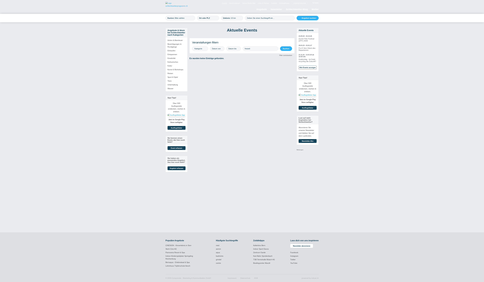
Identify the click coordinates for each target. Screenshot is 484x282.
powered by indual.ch (310, 278)
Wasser (170, 88)
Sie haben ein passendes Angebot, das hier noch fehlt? (176, 160)
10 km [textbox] (233, 18)
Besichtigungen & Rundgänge (174, 45)
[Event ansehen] (308, 38)
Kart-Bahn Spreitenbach (262, 256)
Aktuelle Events (306, 30)
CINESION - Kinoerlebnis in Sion (178, 245)
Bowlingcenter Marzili (261, 263)
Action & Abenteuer (175, 40)
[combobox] (180, 18)
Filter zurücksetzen (285, 55)
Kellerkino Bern (259, 245)
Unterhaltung (173, 85)
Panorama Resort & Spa (175, 252)
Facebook (294, 252)
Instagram (294, 256)
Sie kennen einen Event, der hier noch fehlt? (176, 140)
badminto (219, 256)
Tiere (170, 81)
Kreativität (171, 58)
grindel (218, 260)
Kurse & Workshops (175, 70)
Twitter (293, 260)
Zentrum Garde (259, 252)
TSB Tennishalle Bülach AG (264, 260)
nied (217, 245)
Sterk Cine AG (171, 249)
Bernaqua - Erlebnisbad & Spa (177, 262)
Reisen (170, 73)
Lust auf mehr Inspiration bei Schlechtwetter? (306, 120)
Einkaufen (171, 51)
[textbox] (183, 18)
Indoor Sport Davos (261, 249)
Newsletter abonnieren (301, 246)
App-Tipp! (172, 98)
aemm (218, 249)
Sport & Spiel (173, 77)
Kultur (170, 66)
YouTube (293, 263)
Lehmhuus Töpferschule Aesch (177, 266)
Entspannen (172, 54)
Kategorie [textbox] (198, 49)
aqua (218, 252)
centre (218, 263)
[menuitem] (224, 3)
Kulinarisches (173, 62)
